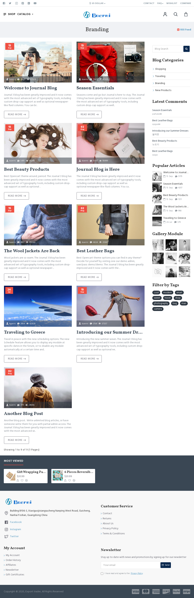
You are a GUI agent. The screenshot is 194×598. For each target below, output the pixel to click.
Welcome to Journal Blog (30, 88)
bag (175, 303)
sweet (157, 298)
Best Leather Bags (95, 251)
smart (179, 292)
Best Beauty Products (26, 170)
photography (161, 303)
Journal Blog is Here (98, 170)
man (183, 303)
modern (167, 292)
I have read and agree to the (124, 573)
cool (156, 292)
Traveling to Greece (24, 332)
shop (178, 298)
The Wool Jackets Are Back (32, 251)
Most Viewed (13, 461)
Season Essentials (95, 88)
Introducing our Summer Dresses (111, 332)
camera (158, 309)
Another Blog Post (23, 414)
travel (168, 298)
